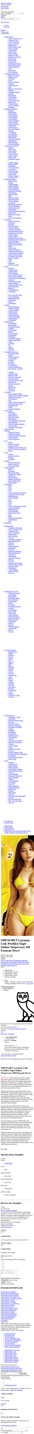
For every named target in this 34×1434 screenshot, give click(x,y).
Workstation (11, 166)
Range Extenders (13, 379)
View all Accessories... (15, 218)
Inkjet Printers (12, 325)
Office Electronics (13, 616)
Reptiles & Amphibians (15, 518)
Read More (4, 1149)
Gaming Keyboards (14, 317)
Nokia (10, 660)
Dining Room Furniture (15, 276)
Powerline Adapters (14, 384)
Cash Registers (12, 426)
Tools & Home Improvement (17, 278)
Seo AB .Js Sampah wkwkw (17, 1029)
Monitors (11, 130)
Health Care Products (14, 479)
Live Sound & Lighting (15, 394)
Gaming (7, 305)
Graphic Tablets (13, 104)
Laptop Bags (12, 174)
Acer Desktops (12, 119)
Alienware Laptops (14, 159)
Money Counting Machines (16, 424)
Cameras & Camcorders (15, 233)
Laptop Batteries (13, 172)
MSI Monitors (12, 141)
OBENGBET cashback (12, 1358)
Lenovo (10, 672)
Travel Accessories (13, 466)
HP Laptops (11, 149)
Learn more (29, 983)
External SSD (12, 62)
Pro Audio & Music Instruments (17, 754)
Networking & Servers (11, 352)
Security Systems (13, 265)
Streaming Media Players (15, 231)
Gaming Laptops (13, 162)
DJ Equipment (12, 399)
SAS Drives (11, 70)
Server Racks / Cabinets (15, 369)
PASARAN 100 (9, 829)
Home (6, 266)
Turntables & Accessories (15, 253)
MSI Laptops (12, 157)
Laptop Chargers (13, 171)
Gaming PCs (12, 554)
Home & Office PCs (14, 553)
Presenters (11, 107)
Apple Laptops (12, 156)
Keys (9, 400)
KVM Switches (13, 365)
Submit (3, 1230)
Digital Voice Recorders (15, 244)
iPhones (10, 182)
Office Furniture (13, 273)
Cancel (3, 1243)
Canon (10, 347)
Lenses (10, 747)
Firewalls (11, 360)
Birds (10, 516)
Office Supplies (9, 429)
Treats (10, 489)
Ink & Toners (12, 611)
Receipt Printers (13, 415)
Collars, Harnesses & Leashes (17, 493)
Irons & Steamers (13, 286)
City (2, 1432)
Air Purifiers (12, 291)
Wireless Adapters (13, 357)
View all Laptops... (14, 167)
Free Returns (4, 6)
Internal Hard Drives (14, 63)
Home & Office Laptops (15, 564)
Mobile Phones (12, 181)
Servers (10, 385)
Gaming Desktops (13, 124)
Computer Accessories (11, 73)
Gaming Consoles (13, 308)
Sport (6, 452)
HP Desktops (12, 112)
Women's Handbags (14, 462)
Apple (10, 677)
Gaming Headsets (13, 315)
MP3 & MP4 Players (14, 243)
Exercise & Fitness (13, 456)
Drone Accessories (13, 444)
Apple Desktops (13, 115)
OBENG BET (9, 37)
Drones (10, 442)
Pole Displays (12, 419)
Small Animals (12, 519)
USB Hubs (11, 79)
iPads (10, 196)
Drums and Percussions (15, 404)
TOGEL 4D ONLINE (11, 1342)
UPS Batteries (12, 97)
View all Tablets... (13, 201)
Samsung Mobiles (13, 187)
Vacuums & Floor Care (15, 285)
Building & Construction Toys (17, 447)
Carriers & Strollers (14, 508)
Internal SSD (12, 60)
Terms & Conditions (16, 1390)
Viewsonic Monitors (14, 139)
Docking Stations (13, 176)
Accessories (11, 169)
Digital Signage (13, 620)
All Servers (11, 390)
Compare (5, 990)
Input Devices (12, 99)
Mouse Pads (12, 102)
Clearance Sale (9, 823)
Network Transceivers (14, 367)
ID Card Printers (13, 333)
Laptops (10, 147)
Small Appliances (13, 283)
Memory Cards (12, 77)
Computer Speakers (14, 92)
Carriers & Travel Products (16, 494)
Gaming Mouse (13, 318)
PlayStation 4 (12, 734)
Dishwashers (12, 303)
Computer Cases (13, 40)
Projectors (11, 224)
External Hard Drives (14, 65)
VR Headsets (12, 320)
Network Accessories (14, 377)
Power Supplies (13, 53)
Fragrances (11, 471)
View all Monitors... (14, 144)
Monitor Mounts (13, 142)
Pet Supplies (8, 484)
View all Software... (14, 439)
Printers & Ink (9, 322)
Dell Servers (12, 387)
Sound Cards (12, 52)
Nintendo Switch (13, 735)
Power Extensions (13, 82)
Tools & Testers (13, 85)
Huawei (10, 657)
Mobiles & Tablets (10, 179)
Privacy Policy (5, 1390)
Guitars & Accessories (15, 397)
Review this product (7, 1224)
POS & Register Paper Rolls (16, 420)
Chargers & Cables (14, 208)
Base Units (11, 412)
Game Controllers (13, 105)
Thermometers (12, 482)
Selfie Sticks (12, 213)
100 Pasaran (25, 962)
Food (9, 488)
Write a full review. (6, 1227)
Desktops (11, 110)
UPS (9, 87)
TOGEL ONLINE (10, 650)
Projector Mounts (13, 228)
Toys (6, 441)
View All (11, 350)
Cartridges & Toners (14, 340)
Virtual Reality (12, 737)
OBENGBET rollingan (12, 1360)
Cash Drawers (12, 414)
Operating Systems (14, 432)
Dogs (10, 486)
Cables (10, 80)
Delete (9, 1243)
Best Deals (8, 523)
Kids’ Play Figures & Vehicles (17, 449)
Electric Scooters (13, 446)
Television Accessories (15, 727)
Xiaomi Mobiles (13, 184)
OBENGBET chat (10, 1352)
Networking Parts (13, 353)
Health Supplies (13, 496)
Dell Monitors (12, 137)
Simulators (11, 730)
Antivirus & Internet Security (17, 436)
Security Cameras (13, 258)
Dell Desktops (12, 114)
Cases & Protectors (14, 206)
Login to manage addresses (9, 1425)
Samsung (11, 348)
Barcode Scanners (13, 417)
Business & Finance (14, 434)
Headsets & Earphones (15, 204)
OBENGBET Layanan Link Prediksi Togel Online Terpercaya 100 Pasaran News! (18, 831)
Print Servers (12, 382)
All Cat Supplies (13, 511)
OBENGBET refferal (11, 1362)
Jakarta (6, 3)
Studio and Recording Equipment (18, 395)
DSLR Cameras (13, 234)
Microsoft (11, 667)
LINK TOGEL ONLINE (12, 1347)
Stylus (10, 216)
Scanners (11, 328)
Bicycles (10, 457)
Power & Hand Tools (14, 281)
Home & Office (13, 122)
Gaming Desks (12, 271)
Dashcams (11, 263)
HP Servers (11, 389)
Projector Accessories (14, 229)
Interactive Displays (14, 618)
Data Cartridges (13, 72)
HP (9, 345)
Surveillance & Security (15, 256)
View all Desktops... (14, 129)
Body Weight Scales (14, 481)
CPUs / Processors (13, 42)
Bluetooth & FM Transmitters (17, 239)
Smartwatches (12, 193)
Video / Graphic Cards (15, 38)
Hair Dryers (11, 476)
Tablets (10, 663)
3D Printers (11, 337)
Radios (10, 246)
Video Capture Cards (14, 47)
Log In (7, 25)
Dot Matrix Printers (14, 327)
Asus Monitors (12, 134)
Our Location (5, 8)
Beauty (10, 469)
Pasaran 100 (11, 964)
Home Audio (12, 248)
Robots (10, 451)
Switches (11, 362)
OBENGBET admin (11, 1353)
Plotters (10, 332)
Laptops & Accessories (11, 146)
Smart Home (12, 756)
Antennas (11, 372)
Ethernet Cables (13, 375)
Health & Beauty (10, 467)
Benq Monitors (12, 136)
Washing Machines (14, 298)
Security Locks (12, 177)
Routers (10, 355)
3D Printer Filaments (14, 338)
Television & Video (14, 221)
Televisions (11, 223)
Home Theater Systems (15, 255)
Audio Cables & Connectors (16, 402)
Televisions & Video (14, 717)
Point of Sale (8, 410)
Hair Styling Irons (13, 472)
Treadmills (11, 459)
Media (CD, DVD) (14, 75)
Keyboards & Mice (14, 100)
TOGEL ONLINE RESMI (13, 1345)
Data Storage (12, 58)
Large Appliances (13, 296)
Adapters (11, 84)
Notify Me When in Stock (8, 1055)
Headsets (11, 94)
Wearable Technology (14, 191)
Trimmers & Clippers (14, 474)
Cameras (11, 744)
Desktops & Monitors (11, 109)
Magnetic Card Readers (15, 427)
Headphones (12, 548)
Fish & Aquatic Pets (14, 513)
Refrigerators (12, 300)
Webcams (11, 90)
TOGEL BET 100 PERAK (13, 1340)
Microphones (12, 95)
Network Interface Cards (15, 380)
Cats (9, 499)
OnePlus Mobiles (13, 186)
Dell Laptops (12, 152)
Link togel (24, 960)
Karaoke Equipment (14, 409)
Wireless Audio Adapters (15, 251)
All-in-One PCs (13, 127)
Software (7, 431)
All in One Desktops (14, 558)
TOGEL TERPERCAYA (12, 1338)
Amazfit (10, 682)
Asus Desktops (12, 117)
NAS (9, 68)
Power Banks (12, 209)
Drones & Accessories (15, 742)
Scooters (10, 454)
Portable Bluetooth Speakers (16, 211)
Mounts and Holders (14, 214)
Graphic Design (13, 437)
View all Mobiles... (14, 189)
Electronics (8, 219)
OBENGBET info (10, 1355)
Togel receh (25, 964)
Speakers (11, 544)
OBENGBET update (11, 1357)
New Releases (9, 821)
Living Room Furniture (15, 275)
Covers (10, 692)
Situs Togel (9, 960)
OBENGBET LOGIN (11, 591)
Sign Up (7, 27)
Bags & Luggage (13, 464)
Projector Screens (13, 226)
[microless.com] (3, 17)
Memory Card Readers (15, 89)
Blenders (11, 288)
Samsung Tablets (13, 198)
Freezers (10, 301)
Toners (10, 342)
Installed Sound (13, 405)
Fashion (7, 461)
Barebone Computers (14, 57)
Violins (10, 407)
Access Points (12, 358)
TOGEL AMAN (10, 1343)
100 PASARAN (9, 715)
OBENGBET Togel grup (12, 1350)
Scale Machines (13, 422)
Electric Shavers (13, 477)
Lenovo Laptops (13, 154)
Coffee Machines (13, 290)
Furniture (11, 268)
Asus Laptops (12, 151)
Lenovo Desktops (13, 120)
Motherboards (12, 45)
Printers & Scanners (14, 593)
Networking (11, 621)
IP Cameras (11, 363)
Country (3, 1430)
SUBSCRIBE (23, 1373)
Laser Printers (12, 323)
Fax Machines (12, 330)
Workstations (12, 125)
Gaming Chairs (12, 270)
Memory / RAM (13, 55)
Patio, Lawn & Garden (15, 295)
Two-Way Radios (13, 241)
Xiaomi (10, 658)
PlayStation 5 (12, 732)
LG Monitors (12, 132)
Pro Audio (8, 392)
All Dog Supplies (13, 498)
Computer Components (15, 528)
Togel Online (12, 962)
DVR (10, 260)
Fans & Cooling (13, 48)
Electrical (11, 280)
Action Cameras (13, 236)
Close (2, 1397)
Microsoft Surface (13, 199)
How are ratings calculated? (9, 1210)
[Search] (19, 19)
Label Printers (12, 335)
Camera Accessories (14, 749)
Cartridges (11, 343)
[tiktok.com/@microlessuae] (11, 1385)
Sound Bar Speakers (14, 250)
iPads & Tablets (13, 194)
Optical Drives (12, 50)
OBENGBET (9, 826)
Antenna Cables (13, 374)
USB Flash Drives (13, 67)
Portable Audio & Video (15, 238)
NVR (10, 261)
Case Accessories (13, 43)
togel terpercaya (12, 965)
